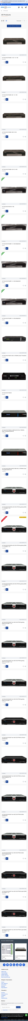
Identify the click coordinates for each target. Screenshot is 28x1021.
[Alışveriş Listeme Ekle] (23, 513)
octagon (3, 55)
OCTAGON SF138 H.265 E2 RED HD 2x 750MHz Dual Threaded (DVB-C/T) (14, 469)
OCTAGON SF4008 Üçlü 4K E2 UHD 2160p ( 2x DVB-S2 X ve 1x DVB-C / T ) (20, 955)
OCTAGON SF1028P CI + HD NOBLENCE (11, 243)
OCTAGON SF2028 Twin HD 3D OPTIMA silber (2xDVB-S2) (13, 815)
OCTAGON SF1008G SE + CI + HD (9, 95)
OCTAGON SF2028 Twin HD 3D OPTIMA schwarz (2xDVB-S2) (13, 738)
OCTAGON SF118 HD (7, 392)
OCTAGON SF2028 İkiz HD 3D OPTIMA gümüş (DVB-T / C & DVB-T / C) (14, 507)
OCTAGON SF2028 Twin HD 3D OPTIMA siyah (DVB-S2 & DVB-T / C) (14, 892)
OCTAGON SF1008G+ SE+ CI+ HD (9, 169)
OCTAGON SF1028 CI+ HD (8, 206)
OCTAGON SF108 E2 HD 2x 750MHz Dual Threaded (14, 355)
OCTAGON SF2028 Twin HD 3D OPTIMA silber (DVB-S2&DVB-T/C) (13, 853)
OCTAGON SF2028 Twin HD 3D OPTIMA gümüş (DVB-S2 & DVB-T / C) (13, 623)
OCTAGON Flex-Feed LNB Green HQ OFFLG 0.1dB (7, 955)
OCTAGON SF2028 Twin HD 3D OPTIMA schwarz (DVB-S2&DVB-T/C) (13, 776)
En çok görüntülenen (7, 940)
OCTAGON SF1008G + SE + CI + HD (10, 57)
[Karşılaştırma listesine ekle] (25, 512)
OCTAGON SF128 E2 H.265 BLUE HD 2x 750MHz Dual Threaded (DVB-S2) (13, 430)
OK (26, 1015)
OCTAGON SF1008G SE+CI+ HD (9, 132)
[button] (13, 960)
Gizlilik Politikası (4, 1017)
